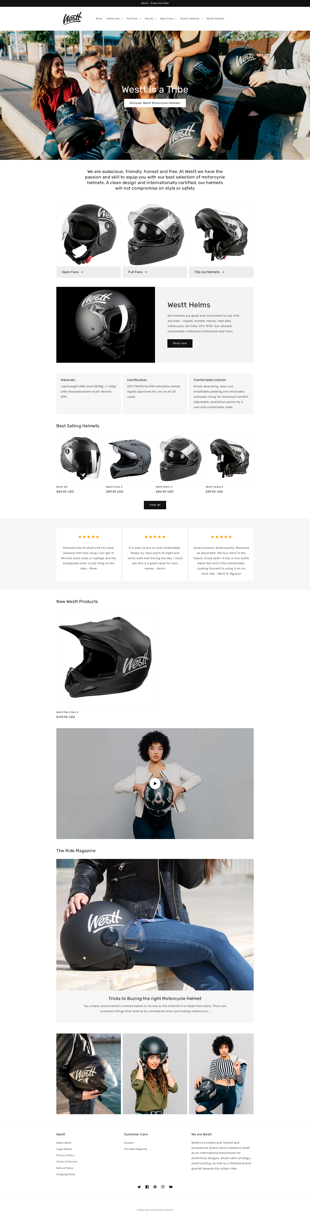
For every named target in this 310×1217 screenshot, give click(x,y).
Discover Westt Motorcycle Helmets (155, 103)
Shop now (180, 343)
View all (155, 504)
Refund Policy (65, 1168)
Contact (129, 1142)
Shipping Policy (66, 1174)
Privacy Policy (65, 1155)
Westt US (149, 1210)
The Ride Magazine (135, 1149)
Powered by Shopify (163, 1210)
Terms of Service (66, 1161)
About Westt (63, 1142)
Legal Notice (64, 1149)
